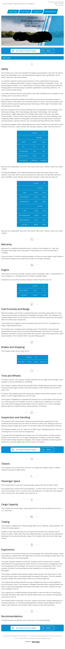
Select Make (13, 12)
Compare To (37, 12)
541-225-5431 (60, 5)
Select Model (25, 12)
